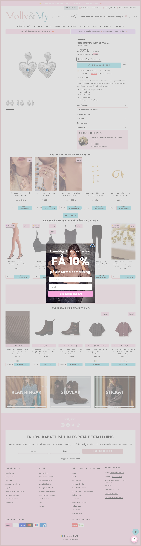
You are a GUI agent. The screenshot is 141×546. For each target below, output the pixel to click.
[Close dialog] (92, 246)
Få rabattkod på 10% (70, 293)
